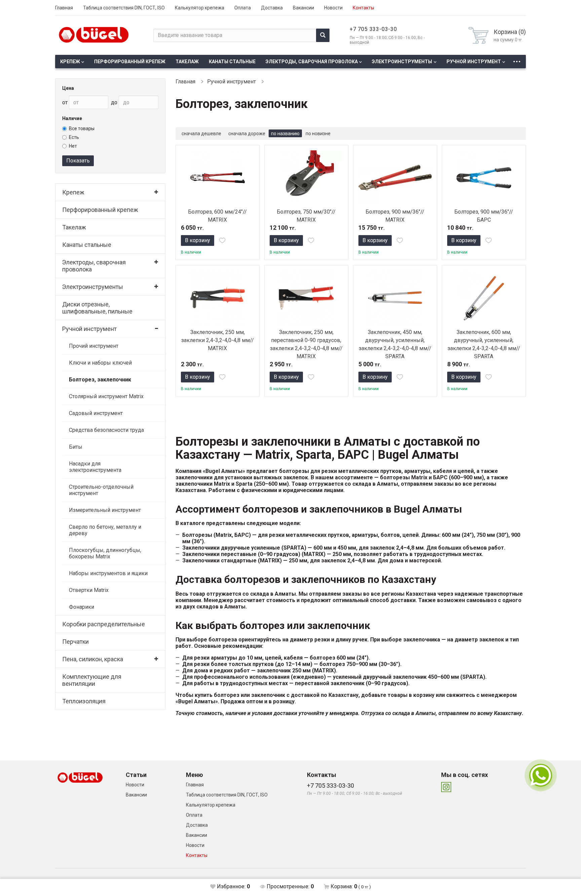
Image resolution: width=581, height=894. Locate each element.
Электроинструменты (402, 61)
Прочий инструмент (93, 346)
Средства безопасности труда (106, 430)
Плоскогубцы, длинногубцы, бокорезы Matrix (105, 553)
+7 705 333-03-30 (373, 29)
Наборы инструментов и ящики (108, 573)
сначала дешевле (201, 133)
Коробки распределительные (103, 624)
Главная (64, 7)
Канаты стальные (232, 61)
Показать (78, 160)
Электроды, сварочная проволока (312, 61)
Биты (75, 447)
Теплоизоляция (84, 701)
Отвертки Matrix (89, 590)
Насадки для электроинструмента (95, 466)
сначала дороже (246, 133)
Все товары (81, 128)
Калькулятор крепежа (199, 7)
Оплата (242, 7)
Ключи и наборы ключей (100, 363)
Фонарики (81, 607)
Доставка (272, 7)
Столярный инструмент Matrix (106, 396)
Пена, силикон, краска (92, 659)
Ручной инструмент (474, 61)
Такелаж (187, 61)
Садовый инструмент (96, 413)
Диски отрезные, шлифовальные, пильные (97, 308)
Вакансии (303, 7)
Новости (333, 7)
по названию (285, 133)
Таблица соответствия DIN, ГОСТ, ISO (124, 7)
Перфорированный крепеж (129, 61)
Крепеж (70, 61)
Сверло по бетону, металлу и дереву (105, 530)
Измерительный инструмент (105, 510)
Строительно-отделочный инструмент (101, 490)
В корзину (197, 240)
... (517, 60)
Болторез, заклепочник (100, 379)
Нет (73, 146)
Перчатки (75, 641)
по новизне (318, 133)
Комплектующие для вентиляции (91, 680)
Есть (74, 137)
